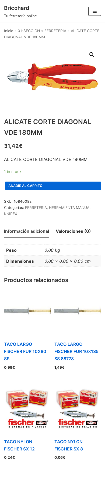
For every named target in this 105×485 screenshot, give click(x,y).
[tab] (26, 231)
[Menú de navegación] (94, 11)
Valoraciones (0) (73, 231)
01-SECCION (29, 31)
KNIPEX (10, 214)
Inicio (8, 31)
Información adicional (26, 231)
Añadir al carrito (25, 186)
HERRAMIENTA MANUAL (70, 207)
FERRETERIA (55, 31)
